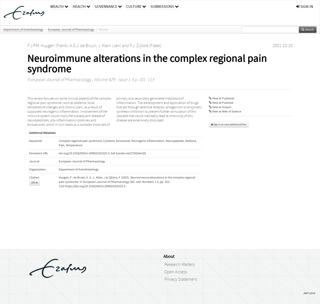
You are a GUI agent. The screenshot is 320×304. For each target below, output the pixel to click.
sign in (306, 6)
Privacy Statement (180, 279)
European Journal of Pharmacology (71, 29)
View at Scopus (221, 107)
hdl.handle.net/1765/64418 (128, 153)
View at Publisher (223, 98)
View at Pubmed (222, 103)
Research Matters (179, 264)
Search (309, 29)
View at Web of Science (226, 111)
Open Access (175, 272)
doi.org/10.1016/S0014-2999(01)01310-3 (84, 153)
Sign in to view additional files (229, 124)
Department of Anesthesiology (23, 29)
